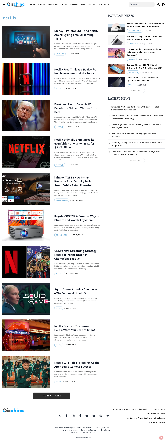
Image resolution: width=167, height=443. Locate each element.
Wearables (53, 4)
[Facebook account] (66, 415)
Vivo (130, 85)
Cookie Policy (159, 409)
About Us (117, 409)
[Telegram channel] (107, 415)
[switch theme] (158, 4)
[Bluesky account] (93, 415)
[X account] (59, 415)
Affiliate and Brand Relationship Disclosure (146, 418)
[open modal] (163, 4)
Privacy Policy (143, 409)
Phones (41, 4)
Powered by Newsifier (83, 437)
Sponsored (62, 200)
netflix (60, 88)
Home (32, 4)
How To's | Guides (88, 4)
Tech (58, 381)
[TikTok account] (80, 415)
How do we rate (158, 422)
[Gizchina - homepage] (16, 4)
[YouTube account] (86, 415)
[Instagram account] (73, 415)
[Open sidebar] (3, 4)
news (59, 308)
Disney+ (60, 54)
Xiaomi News (134, 31)
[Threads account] (100, 415)
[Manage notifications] (161, 438)
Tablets (64, 4)
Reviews (74, 4)
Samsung (133, 43)
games (131, 59)
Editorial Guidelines (156, 413)
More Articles (51, 395)
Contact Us (104, 4)
